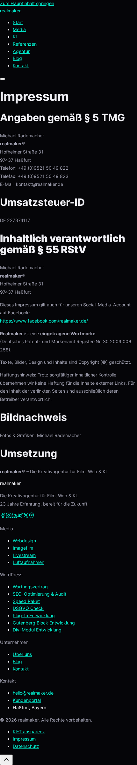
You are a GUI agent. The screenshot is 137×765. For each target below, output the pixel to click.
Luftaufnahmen (28, 562)
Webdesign (24, 540)
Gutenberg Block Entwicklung (44, 622)
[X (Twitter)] (26, 516)
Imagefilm (23, 548)
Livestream (24, 555)
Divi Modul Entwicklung (37, 629)
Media (19, 29)
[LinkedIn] (14, 516)
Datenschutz (26, 746)
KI (15, 36)
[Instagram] (8, 516)
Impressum (24, 739)
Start (18, 22)
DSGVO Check (28, 608)
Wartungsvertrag (30, 586)
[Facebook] (3, 516)
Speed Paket (26, 601)
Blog (17, 58)
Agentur (21, 51)
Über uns (22, 654)
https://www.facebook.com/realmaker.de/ (44, 321)
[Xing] (20, 516)
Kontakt (21, 668)
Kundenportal (27, 700)
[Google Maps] (31, 516)
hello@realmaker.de (33, 693)
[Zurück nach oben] (6, 760)
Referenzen (25, 44)
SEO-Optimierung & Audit (39, 594)
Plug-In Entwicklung (34, 615)
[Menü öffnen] (2, 79)
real (10, 10)
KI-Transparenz (29, 731)
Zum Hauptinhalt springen (27, 3)
